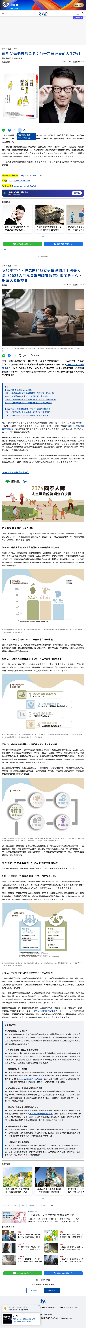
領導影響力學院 (72, 1307)
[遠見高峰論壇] (10, 5)
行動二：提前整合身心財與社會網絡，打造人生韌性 (26, 415)
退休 (23, 1205)
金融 (61, 1256)
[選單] (3, 13)
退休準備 (6, 1205)
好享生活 (21, 1244)
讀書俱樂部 (6, 62)
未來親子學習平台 (49, 1307)
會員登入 (34, 1290)
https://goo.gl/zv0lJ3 (19, 180)
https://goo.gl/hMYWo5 (25, 185)
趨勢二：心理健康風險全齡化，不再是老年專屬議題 (26, 396)
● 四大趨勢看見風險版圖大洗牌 (18, 390)
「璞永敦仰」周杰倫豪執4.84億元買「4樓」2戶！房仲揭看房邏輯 (71, 1260)
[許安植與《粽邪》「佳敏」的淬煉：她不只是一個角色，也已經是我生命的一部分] (9, 1248)
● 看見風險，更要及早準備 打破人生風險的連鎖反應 (27, 409)
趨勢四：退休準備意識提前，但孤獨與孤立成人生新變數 (28, 402)
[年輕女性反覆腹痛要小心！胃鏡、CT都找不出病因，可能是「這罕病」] (9, 1260)
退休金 (16, 1205)
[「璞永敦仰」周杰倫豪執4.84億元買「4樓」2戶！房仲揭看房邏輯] (51, 1260)
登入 (20, 138)
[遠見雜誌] (43, 13)
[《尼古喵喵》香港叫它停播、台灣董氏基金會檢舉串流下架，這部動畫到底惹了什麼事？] (51, 1248)
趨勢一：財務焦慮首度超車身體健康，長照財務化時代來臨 (29, 393)
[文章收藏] (20, 130)
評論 (5, 249)
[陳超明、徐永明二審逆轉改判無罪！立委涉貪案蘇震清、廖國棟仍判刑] (9, 1235)
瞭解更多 (78, 5)
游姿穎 (4, 285)
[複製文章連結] (15, 130)
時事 (15, 49)
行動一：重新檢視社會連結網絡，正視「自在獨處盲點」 (28, 412)
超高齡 (43, 1205)
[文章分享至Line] (3, 130)
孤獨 (51, 1205)
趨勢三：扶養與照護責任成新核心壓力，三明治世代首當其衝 (30, 399)
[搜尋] (83, 13)
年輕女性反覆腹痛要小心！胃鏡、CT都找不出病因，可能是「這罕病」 (29, 1260)
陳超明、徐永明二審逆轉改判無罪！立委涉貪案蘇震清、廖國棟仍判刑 (29, 1235)
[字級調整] (25, 130)
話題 (9, 49)
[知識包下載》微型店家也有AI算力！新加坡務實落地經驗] (8, 1319)
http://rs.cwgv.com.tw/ (31, 175)
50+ (61, 1307)
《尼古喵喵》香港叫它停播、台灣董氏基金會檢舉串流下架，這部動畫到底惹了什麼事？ (71, 1247)
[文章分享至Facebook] (9, 130)
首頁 (3, 49)
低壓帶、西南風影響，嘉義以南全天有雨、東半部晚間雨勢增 (71, 1235)
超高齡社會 (33, 1205)
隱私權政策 (48, 1314)
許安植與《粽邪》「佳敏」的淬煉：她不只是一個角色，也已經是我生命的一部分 (29, 1247)
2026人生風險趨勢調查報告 (15, 472)
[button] (81, 215)
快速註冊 (51, 1290)
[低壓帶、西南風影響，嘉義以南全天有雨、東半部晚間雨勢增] (51, 1235)
